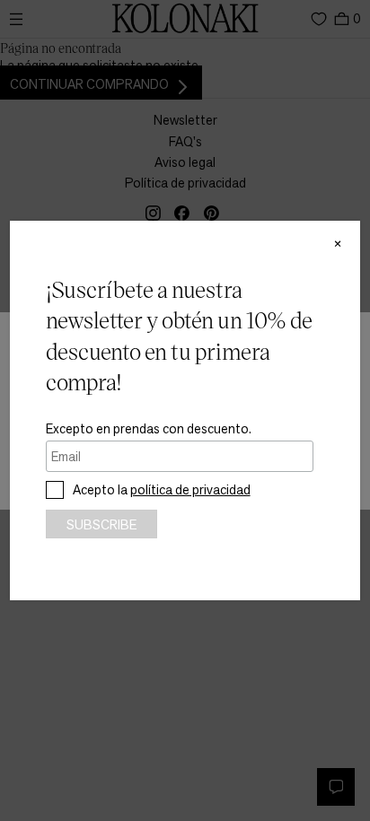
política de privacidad (190, 489)
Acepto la (162, 489)
